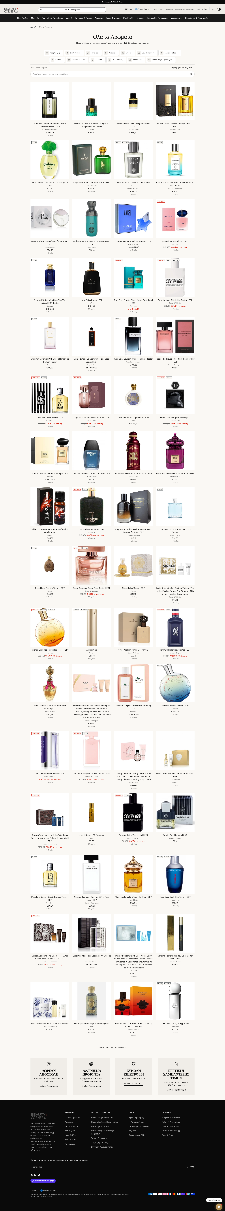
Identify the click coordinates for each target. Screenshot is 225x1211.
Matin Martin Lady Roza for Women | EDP (175, 473)
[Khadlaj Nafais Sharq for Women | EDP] (91, 1001)
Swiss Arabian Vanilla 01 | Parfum (133, 650)
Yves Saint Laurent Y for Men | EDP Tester (133, 359)
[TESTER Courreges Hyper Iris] (175, 1001)
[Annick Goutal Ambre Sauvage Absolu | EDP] (175, 101)
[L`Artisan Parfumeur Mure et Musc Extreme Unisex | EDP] (49, 101)
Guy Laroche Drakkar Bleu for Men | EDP (91, 473)
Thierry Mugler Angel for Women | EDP (133, 241)
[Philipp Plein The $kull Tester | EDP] (175, 395)
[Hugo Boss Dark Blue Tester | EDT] (175, 874)
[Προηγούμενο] (81, 2)
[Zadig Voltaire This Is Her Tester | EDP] (175, 277)
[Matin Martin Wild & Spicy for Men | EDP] (133, 874)
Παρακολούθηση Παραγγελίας (184, 9)
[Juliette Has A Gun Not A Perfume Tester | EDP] (91, 1059)
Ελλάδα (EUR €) (144, 9)
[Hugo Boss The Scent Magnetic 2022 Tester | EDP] (175, 1059)
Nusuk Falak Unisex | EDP (133, 588)
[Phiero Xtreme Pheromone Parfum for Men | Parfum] (49, 506)
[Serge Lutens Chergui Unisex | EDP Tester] (49, 1177)
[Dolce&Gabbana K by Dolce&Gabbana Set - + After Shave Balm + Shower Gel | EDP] (49, 812)
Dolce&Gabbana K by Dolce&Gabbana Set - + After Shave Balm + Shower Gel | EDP (50, 838)
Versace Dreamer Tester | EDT (133, 1200)
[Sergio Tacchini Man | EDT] (175, 812)
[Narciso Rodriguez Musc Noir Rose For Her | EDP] (175, 336)
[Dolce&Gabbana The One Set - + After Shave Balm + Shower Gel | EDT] (49, 933)
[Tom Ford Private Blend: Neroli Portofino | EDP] (133, 277)
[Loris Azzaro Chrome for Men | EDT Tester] (175, 506)
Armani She (91, 650)
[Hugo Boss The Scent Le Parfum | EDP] (91, 395)
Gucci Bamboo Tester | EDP (92, 1200)
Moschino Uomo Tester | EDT (50, 417)
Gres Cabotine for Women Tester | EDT (50, 182)
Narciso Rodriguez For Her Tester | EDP (91, 773)
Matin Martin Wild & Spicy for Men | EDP (133, 897)
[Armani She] (91, 627)
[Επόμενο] (143, 2)
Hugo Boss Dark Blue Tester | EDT (175, 897)
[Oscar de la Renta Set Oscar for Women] (49, 1001)
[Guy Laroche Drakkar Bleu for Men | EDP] (91, 450)
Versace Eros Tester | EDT (133, 1082)
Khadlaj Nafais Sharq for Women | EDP (91, 1023)
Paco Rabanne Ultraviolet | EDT (50, 773)
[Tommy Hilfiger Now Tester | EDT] (175, 627)
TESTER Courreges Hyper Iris (175, 1023)
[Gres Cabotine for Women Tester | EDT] (49, 159)
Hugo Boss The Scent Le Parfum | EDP (91, 417)
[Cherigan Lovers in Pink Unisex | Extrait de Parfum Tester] (49, 336)
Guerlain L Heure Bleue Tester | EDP (50, 1141)
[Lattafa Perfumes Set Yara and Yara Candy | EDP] (91, 1118)
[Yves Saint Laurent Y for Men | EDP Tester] (133, 336)
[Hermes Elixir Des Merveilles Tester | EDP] (49, 627)
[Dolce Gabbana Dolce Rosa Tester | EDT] (91, 565)
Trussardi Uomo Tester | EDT (92, 529)
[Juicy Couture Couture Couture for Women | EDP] (49, 683)
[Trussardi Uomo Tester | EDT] (91, 506)
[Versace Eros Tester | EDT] (133, 1059)
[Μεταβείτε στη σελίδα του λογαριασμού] (213, 9)
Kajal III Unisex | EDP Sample (91, 835)
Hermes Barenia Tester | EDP (175, 705)
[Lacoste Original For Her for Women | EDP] (133, 683)
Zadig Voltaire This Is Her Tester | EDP (175, 300)
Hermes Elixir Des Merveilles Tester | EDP (50, 650)
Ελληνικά (128, 9)
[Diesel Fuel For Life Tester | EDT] (49, 565)
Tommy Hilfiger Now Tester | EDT (175, 650)
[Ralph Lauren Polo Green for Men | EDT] (91, 159)
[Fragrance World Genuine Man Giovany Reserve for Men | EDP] (133, 506)
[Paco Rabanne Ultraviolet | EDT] (49, 750)
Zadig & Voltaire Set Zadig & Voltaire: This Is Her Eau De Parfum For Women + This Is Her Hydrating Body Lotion (175, 591)
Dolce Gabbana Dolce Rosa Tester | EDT (91, 588)
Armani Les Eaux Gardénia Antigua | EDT (49, 473)
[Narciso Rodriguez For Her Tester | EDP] (91, 750)
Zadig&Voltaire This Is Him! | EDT (133, 835)
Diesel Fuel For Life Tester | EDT (50, 588)
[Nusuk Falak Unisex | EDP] (133, 565)
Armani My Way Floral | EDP (175, 241)
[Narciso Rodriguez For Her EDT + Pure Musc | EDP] (91, 874)
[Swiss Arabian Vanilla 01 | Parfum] (133, 627)
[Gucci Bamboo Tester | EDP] (91, 1177)
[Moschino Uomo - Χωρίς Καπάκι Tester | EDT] (49, 874)
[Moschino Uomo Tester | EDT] (49, 395)
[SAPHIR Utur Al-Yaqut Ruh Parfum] (133, 395)
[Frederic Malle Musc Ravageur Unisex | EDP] (133, 101)
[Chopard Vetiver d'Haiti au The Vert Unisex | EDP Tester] (49, 277)
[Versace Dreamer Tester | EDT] (133, 1177)
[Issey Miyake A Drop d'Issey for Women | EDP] (49, 218)
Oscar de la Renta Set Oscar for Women (50, 1023)
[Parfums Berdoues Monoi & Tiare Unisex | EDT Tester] (175, 159)
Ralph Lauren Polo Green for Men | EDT (91, 182)
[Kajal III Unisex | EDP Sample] (91, 812)
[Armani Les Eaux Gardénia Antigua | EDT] (49, 450)
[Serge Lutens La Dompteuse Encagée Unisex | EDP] (91, 336)
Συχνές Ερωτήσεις (201, 9)
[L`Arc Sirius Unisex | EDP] (91, 277)
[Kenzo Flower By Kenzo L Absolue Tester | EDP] (49, 1059)
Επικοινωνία (169, 9)
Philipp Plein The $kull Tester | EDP (175, 417)
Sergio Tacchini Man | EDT (175, 835)
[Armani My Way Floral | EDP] (175, 218)
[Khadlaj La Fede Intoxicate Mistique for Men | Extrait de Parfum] (91, 101)
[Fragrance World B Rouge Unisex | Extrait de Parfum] (175, 1177)
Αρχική (33, 27)
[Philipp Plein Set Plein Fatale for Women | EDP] (175, 750)
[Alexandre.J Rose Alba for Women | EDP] (133, 450)
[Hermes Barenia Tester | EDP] (175, 683)
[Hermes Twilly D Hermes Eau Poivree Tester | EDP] (133, 1118)
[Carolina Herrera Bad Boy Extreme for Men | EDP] (175, 933)
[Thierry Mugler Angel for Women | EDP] (133, 218)
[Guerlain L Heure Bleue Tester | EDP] (49, 1118)
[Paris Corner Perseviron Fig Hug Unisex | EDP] (91, 218)
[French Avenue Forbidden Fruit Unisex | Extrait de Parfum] (133, 1001)
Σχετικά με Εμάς (158, 9)
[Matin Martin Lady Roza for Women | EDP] (175, 450)
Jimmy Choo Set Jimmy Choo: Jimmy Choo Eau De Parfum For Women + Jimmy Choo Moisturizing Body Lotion (133, 776)
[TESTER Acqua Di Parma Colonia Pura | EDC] (133, 159)
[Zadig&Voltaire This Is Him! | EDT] (133, 812)
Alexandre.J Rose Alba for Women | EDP (133, 473)
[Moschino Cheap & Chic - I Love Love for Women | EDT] (175, 1118)
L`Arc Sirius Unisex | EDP (92, 300)
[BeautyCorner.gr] (11, 10)
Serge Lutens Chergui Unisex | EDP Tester (50, 1200)
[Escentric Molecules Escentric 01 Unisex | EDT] (91, 933)
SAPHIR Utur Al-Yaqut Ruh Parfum (133, 417)
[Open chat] (219, 1207)
